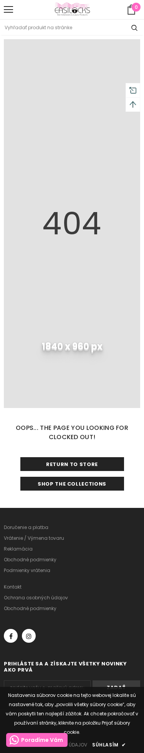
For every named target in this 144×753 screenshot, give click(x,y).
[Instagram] (29, 636)
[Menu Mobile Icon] (8, 9)
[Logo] (72, 9)
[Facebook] (11, 636)
